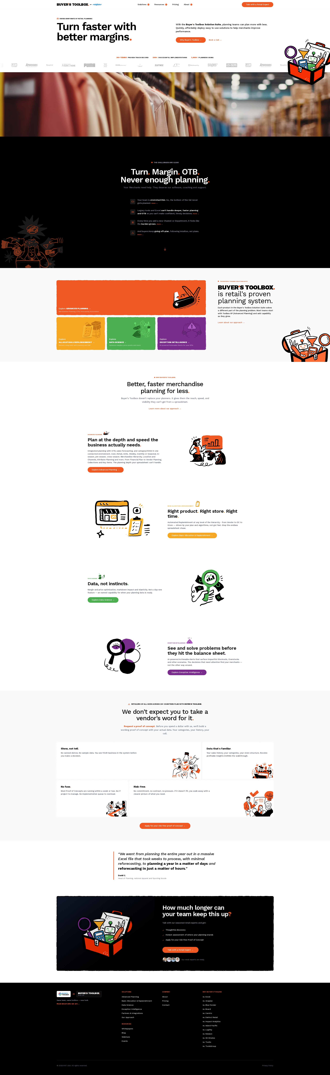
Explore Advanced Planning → (105, 470)
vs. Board (207, 1009)
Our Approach (128, 1017)
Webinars (126, 1037)
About (186, 4)
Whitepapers (127, 1029)
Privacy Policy (267, 1066)
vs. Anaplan (208, 1001)
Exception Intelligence (132, 1009)
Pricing (175, 4)
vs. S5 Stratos (209, 1038)
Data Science (127, 1005)
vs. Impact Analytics (211, 1021)
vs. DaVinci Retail (210, 1017)
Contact (165, 1005)
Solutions (142, 4)
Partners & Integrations (132, 1013)
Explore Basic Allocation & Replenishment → (192, 535)
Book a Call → (215, 40)
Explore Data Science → (103, 600)
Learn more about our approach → (165, 408)
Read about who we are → (68, 1004)
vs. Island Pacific (210, 1026)
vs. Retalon (207, 1034)
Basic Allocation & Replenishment (137, 1001)
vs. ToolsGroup (209, 1046)
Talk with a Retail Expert (257, 4)
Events (125, 1041)
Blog (124, 1033)
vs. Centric (207, 1013)
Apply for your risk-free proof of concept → (165, 826)
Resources (159, 4)
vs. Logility (207, 1030)
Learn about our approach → (231, 322)
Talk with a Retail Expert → (180, 950)
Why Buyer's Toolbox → (191, 40)
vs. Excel (206, 997)
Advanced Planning (130, 997)
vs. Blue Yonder (209, 1005)
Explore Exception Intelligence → (187, 672)
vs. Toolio (207, 1042)
